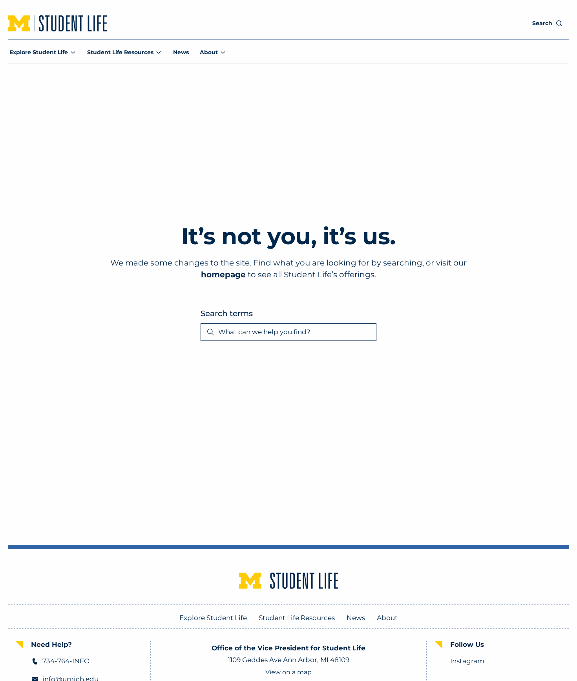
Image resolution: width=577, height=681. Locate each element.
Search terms (227, 313)
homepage (223, 274)
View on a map (288, 672)
